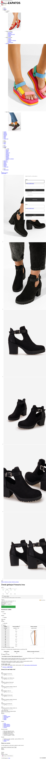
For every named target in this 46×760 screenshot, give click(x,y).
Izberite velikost (8, 606)
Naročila (30, 195)
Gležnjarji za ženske (7, 581)
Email (26, 179)
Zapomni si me (29, 191)
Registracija (35, 199)
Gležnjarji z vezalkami (12, 40)
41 (15, 601)
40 (13, 601)
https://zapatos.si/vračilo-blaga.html (30, 665)
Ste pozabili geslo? (30, 183)
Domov (2, 581)
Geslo (26, 183)
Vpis (15, 747)
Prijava (34, 190)
